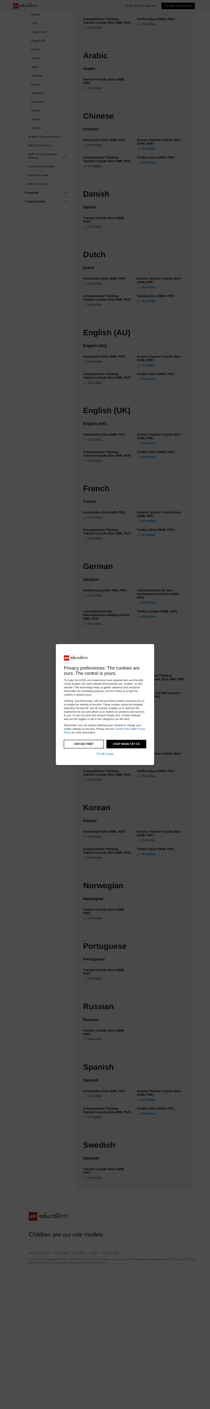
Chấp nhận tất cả (126, 744)
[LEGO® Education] (76, 658)
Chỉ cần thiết (84, 744)
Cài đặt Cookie (105, 753)
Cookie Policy (123, 729)
